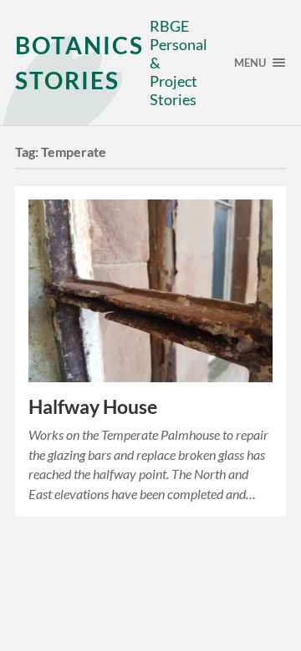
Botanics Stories (79, 62)
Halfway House (92, 407)
